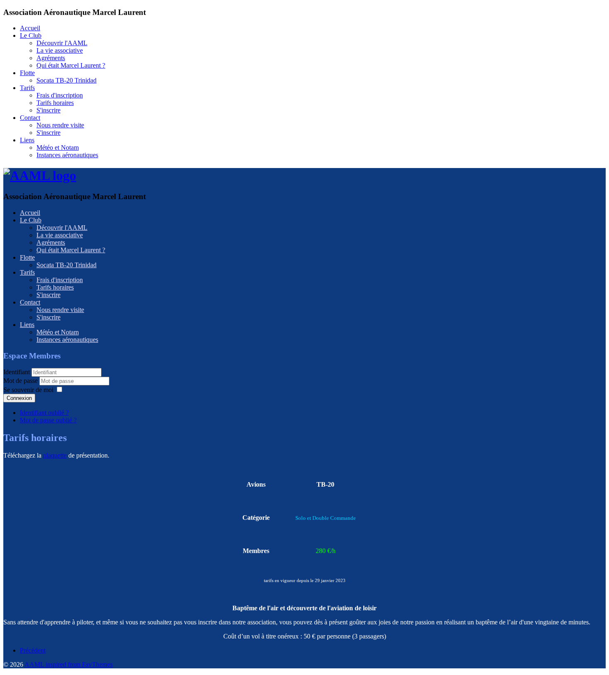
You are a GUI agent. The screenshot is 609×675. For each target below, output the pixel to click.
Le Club (30, 35)
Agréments (50, 57)
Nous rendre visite (60, 125)
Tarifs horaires (55, 102)
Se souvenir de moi (28, 389)
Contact (30, 117)
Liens (27, 140)
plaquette (55, 455)
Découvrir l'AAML (61, 42)
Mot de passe (21, 380)
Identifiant (16, 371)
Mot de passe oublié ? (48, 420)
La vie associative (59, 50)
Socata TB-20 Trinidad (66, 80)
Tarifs (27, 87)
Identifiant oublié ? (44, 412)
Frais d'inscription (59, 95)
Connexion (19, 398)
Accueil (30, 28)
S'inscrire (48, 110)
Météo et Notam (57, 147)
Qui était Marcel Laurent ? (70, 65)
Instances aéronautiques (67, 154)
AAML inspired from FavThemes (68, 664)
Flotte (27, 72)
